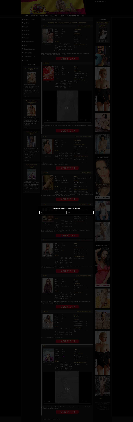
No (69, 212)
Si (41, 212)
